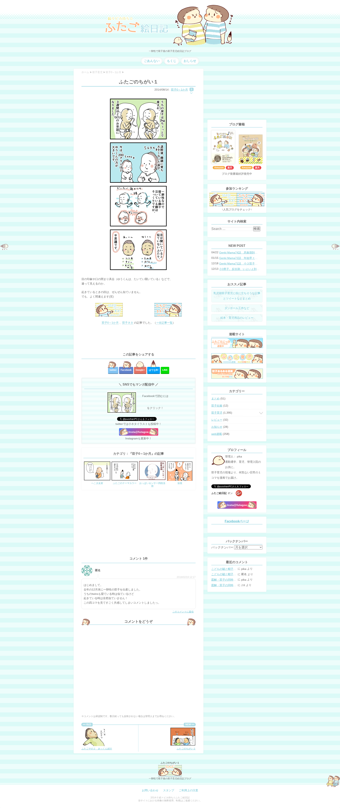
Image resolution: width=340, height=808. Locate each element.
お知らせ (216, 426)
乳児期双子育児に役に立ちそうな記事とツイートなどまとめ (236, 296)
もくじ (171, 60)
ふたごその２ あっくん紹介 (96, 748)
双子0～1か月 (179, 89)
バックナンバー (222, 547)
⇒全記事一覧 (164, 322)
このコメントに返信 (183, 611)
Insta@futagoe (139, 431)
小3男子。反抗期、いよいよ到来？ (239, 269)
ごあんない (152, 60)
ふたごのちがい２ (186, 748)
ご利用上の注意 (188, 790)
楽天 (229, 167)
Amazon (219, 167)
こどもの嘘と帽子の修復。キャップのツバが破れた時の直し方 (224, 568)
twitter (113, 370)
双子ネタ (127, 322)
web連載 (216, 433)
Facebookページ (237, 521)
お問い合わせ (150, 790)
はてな (153, 370)
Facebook (126, 370)
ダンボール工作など (237, 308)
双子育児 (216, 412)
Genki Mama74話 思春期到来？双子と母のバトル (239, 252)
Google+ (140, 370)
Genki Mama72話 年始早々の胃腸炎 (239, 258)
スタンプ (168, 790)
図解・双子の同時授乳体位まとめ (224, 579)
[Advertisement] (138, 339)
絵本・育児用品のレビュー (236, 317)
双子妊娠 (216, 405)
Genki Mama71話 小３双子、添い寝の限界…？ (239, 263)
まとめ (215, 398)
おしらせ (190, 60)
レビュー (216, 419)
